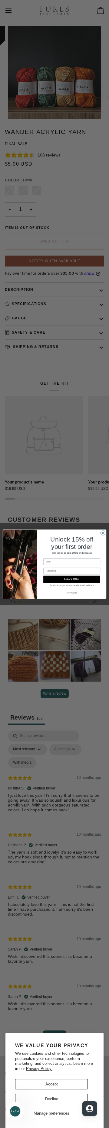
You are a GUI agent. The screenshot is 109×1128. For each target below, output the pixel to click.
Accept (51, 1084)
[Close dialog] (103, 533)
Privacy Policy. (39, 1068)
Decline (51, 1099)
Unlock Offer (71, 579)
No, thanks (72, 593)
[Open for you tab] (89, 1108)
